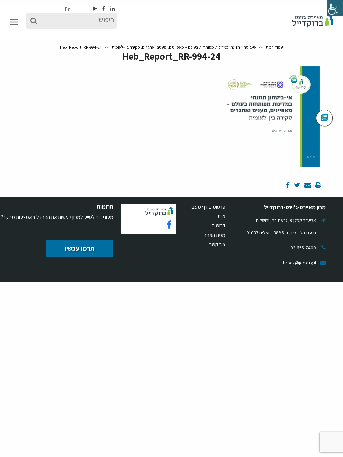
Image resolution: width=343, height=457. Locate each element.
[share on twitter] (296, 185)
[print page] (317, 185)
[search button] (33, 20)
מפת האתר (214, 235)
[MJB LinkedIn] (112, 8)
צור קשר (217, 244)
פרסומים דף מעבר (207, 206)
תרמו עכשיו (80, 248)
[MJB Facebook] (103, 8)
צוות (221, 216)
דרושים (218, 225)
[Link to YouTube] (95, 8)
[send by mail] (307, 185)
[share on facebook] (288, 185)
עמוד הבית (274, 47)
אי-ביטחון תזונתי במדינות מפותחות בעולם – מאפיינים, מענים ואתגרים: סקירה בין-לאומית (184, 47)
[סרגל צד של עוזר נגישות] (335, 8)
